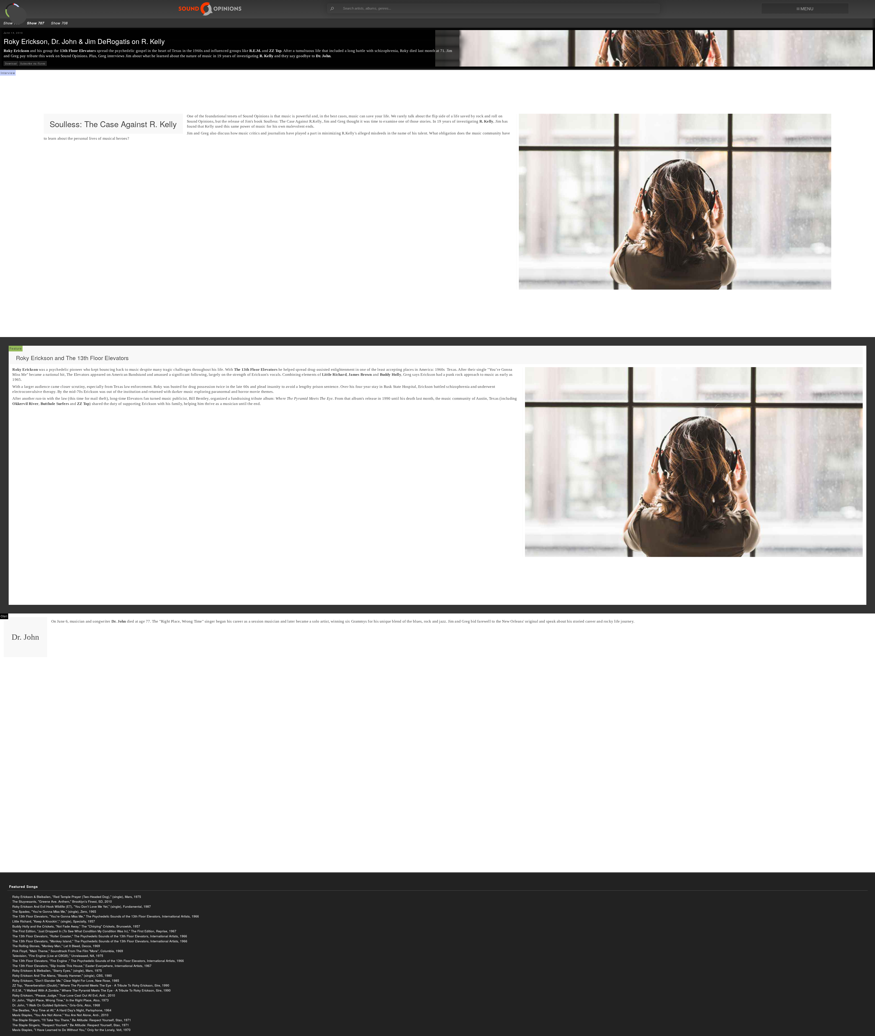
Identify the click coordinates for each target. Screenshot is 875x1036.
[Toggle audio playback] (18, 15)
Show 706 (11, 23)
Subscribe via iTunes (32, 63)
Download (11, 63)
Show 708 (59, 23)
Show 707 (35, 23)
